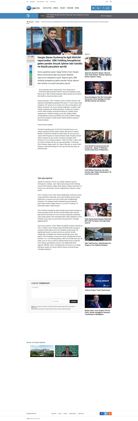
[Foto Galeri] (111, 1)
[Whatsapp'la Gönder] (30, 75)
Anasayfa (53, 413)
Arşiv (47, 1)
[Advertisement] (13, 48)
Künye (59, 413)
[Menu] (93, 8)
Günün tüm (106, 16)
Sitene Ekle (52, 1)
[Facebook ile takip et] (102, 413)
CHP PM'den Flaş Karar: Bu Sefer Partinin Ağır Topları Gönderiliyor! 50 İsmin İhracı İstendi (68, 16)
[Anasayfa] (27, 1)
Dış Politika (47, 8)
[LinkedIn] (30, 72)
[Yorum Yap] (30, 84)
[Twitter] (30, 69)
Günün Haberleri (40, 1)
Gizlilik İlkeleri (72, 413)
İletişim (65, 413)
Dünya (77, 8)
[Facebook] (30, 66)
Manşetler (32, 1)
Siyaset (62, 8)
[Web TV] (107, 1)
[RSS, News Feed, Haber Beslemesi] (110, 413)
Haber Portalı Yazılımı (34, 418)
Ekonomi (70, 8)
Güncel (55, 8)
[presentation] (32, 16)
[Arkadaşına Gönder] (30, 78)
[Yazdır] (30, 81)
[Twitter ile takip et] (106, 413)
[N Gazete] (33, 8)
